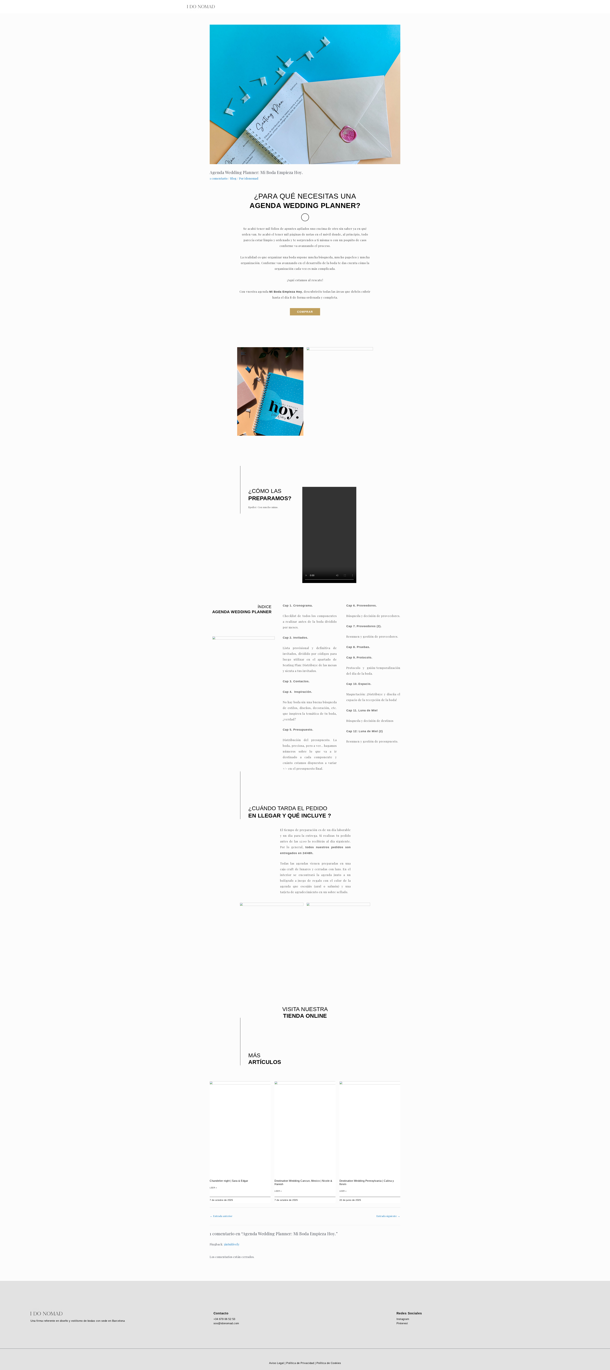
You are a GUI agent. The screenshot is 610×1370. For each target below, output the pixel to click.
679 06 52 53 (227, 1319)
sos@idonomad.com (226, 1323)
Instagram (402, 1319)
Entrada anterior (221, 1216)
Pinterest (402, 1323)
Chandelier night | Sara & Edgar (229, 1180)
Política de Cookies (328, 1363)
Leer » (213, 1188)
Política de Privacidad (300, 1363)
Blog (233, 178)
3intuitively (231, 1244)
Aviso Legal (276, 1363)
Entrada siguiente (388, 1216)
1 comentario (218, 178)
